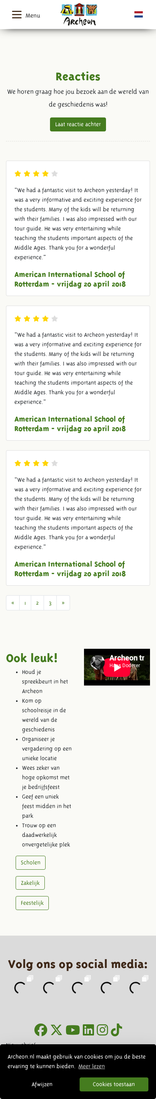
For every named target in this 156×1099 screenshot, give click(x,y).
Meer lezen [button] (91, 1066)
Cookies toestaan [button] (114, 1084)
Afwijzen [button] (42, 1084)
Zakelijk (30, 883)
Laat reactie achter (78, 124)
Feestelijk (32, 903)
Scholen (30, 862)
